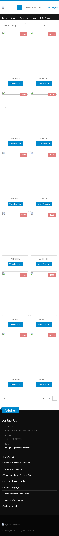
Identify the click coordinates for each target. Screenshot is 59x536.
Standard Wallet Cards (13, 500)
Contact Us (10, 410)
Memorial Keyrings (11, 487)
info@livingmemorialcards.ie (17, 447)
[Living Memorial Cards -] (9, 7)
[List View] (56, 25)
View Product (15, 83)
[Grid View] (52, 25)
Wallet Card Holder (11, 506)
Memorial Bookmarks (12, 469)
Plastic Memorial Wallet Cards (16, 493)
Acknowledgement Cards (14, 481)
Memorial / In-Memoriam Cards (16, 462)
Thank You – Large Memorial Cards (18, 475)
